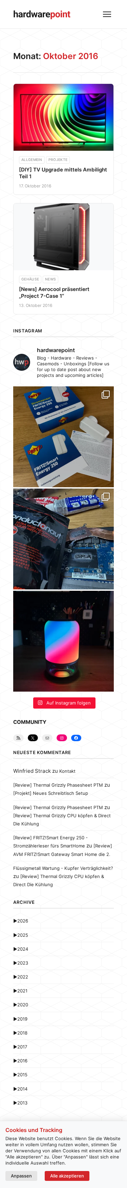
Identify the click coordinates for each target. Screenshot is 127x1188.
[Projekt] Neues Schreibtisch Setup (50, 793)
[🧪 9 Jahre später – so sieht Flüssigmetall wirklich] (63, 539)
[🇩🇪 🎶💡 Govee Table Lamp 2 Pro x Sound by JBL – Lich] (63, 641)
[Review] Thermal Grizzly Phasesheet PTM (58, 785)
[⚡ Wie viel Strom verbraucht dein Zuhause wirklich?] (63, 436)
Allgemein (31, 160)
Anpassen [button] (21, 1175)
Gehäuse (30, 279)
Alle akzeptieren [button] (67, 1175)
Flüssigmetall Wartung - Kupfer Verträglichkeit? (63, 868)
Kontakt (67, 771)
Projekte (58, 160)
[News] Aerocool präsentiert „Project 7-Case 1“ (54, 292)
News (50, 279)
